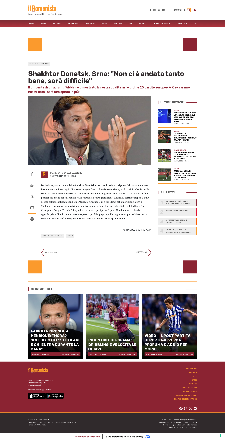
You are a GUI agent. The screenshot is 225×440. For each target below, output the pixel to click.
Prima (43, 24)
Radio (104, 24)
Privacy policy (190, 391)
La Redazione (191, 369)
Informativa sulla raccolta (87, 436)
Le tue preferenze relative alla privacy (124, 436)
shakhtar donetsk (52, 235)
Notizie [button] (56, 24)
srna (70, 235)
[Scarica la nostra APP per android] (55, 396)
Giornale (143, 24)
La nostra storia (189, 388)
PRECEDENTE (50, 252)
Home (31, 24)
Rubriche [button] (72, 24)
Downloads (182, 24)
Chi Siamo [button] (89, 24)
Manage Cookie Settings (185, 399)
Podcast (118, 24)
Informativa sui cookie (186, 395)
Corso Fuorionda (162, 24)
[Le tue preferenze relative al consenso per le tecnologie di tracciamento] (220, 435)
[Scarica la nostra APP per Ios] (37, 396)
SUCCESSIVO (142, 252)
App (130, 24)
